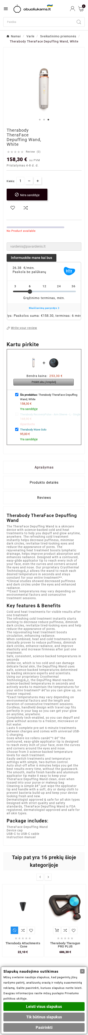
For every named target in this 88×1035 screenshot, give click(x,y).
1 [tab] (40, 120)
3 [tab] (48, 120)
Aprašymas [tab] (44, 467)
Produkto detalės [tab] (44, 482)
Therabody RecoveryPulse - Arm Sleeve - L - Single (50, 414)
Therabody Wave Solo (33, 429)
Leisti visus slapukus (44, 1006)
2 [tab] (44, 120)
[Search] (79, 22)
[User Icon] (72, 8)
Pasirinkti (44, 1027)
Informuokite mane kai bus (31, 258)
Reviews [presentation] (44, 498)
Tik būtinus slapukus (44, 1017)
